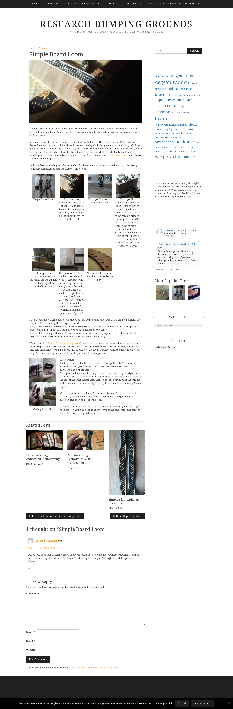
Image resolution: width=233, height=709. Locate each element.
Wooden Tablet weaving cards (63, 343)
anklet (195, 83)
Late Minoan (160, 133)
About (36, 4)
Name (30, 632)
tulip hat (165, 152)
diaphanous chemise (169, 100)
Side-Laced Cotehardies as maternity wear (55, 516)
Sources (53, 4)
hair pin (186, 113)
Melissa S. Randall (46, 540)
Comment (32, 593)
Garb (70, 4)
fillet (158, 106)
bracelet (162, 94)
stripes (158, 152)
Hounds (158, 130)
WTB (111, 4)
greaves (177, 112)
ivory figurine (170, 129)
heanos (163, 118)
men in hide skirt (175, 137)
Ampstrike (119, 155)
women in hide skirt (189, 151)
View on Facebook (164, 270)
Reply (31, 568)
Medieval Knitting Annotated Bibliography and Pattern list (161, 4)
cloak (192, 95)
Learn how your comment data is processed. (94, 667)
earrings (191, 100)
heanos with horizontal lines (171, 124)
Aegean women (172, 82)
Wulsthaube (186, 157)
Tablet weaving (39, 48)
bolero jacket (185, 89)
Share (177, 270)
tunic (173, 151)
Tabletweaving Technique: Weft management (78, 459)
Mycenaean (164, 142)
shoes (191, 147)
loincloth (181, 133)
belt (171, 89)
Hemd (192, 124)
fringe (181, 106)
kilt (182, 129)
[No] (229, 703)
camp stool (176, 95)
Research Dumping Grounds (116, 24)
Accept (182, 703)
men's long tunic (161, 137)
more (189, 196)
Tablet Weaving (91, 4)
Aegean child (162, 76)
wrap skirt (165, 156)
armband (160, 89)
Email (30, 641)
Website (30, 650)
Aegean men (183, 76)
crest (198, 95)
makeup (192, 133)
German (163, 112)
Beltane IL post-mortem (127, 516)
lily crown (170, 133)
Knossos (190, 129)
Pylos (197, 143)
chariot (185, 95)
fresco (169, 105)
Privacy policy (202, 703)
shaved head (177, 147)
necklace (184, 141)
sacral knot (161, 147)
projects (188, 190)
